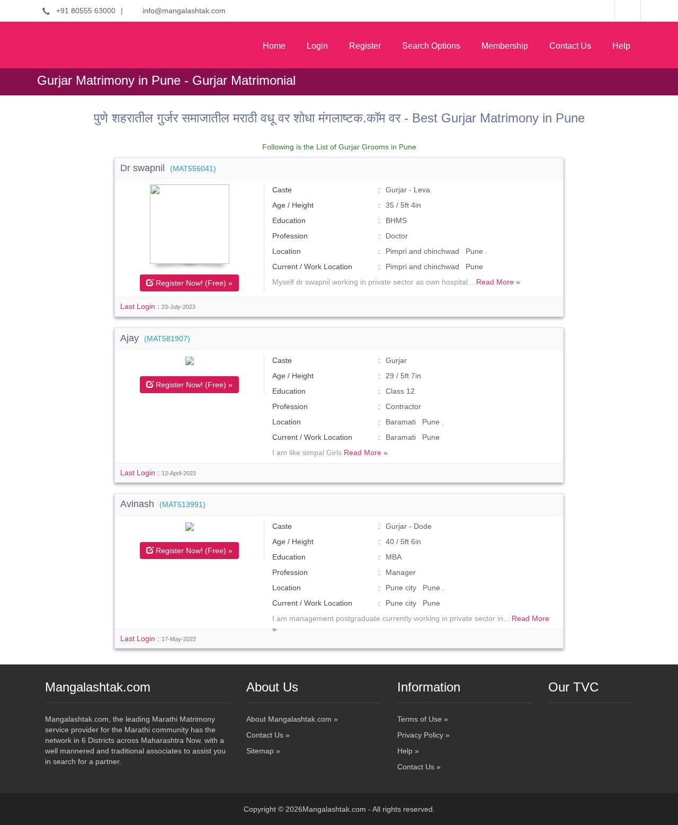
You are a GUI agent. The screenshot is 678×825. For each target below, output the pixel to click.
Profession (290, 236)
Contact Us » (268, 735)
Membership (504, 45)
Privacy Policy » (423, 735)
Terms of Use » (422, 719)
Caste (282, 189)
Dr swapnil (168, 168)
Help (621, 45)
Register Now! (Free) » (193, 283)
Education (289, 220)
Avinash (163, 504)
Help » (408, 751)
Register (365, 45)
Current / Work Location (312, 266)
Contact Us (570, 45)
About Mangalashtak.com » (292, 719)
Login (317, 45)
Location (286, 251)
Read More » (498, 282)
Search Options (431, 45)
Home (274, 45)
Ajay (155, 338)
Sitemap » (263, 751)
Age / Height (293, 205)
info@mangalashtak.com (181, 10)
